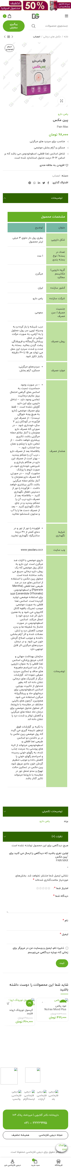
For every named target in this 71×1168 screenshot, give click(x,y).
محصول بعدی (5, 37)
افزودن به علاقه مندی (52, 165)
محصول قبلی (12, 37)
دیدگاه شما (60, 896)
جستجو (33, 26)
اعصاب (36, 36)
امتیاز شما (61, 888)
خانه (66, 36)
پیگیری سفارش (14, 26)
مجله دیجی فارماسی (50, 1135)
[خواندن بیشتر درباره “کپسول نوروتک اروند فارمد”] (8, 1003)
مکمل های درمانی (52, 36)
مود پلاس (55, 1007)
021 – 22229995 (35, 1123)
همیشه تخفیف (20, 1135)
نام (65, 921)
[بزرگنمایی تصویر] (61, 101)
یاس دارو (63, 114)
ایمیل (64, 934)
